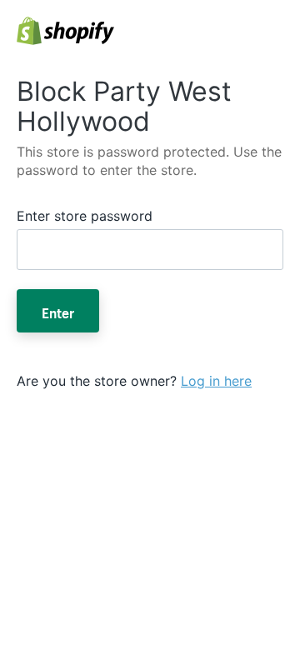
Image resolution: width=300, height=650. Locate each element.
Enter (58, 311)
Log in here (216, 380)
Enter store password (84, 216)
